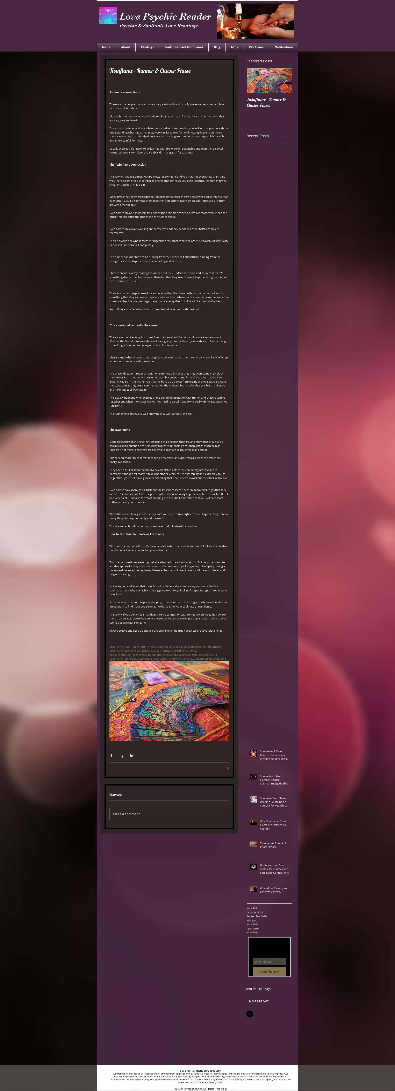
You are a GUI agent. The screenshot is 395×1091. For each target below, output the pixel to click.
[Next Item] (285, 80)
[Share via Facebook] (111, 756)
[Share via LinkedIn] (132, 756)
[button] (235, 47)
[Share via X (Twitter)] (121, 756)
